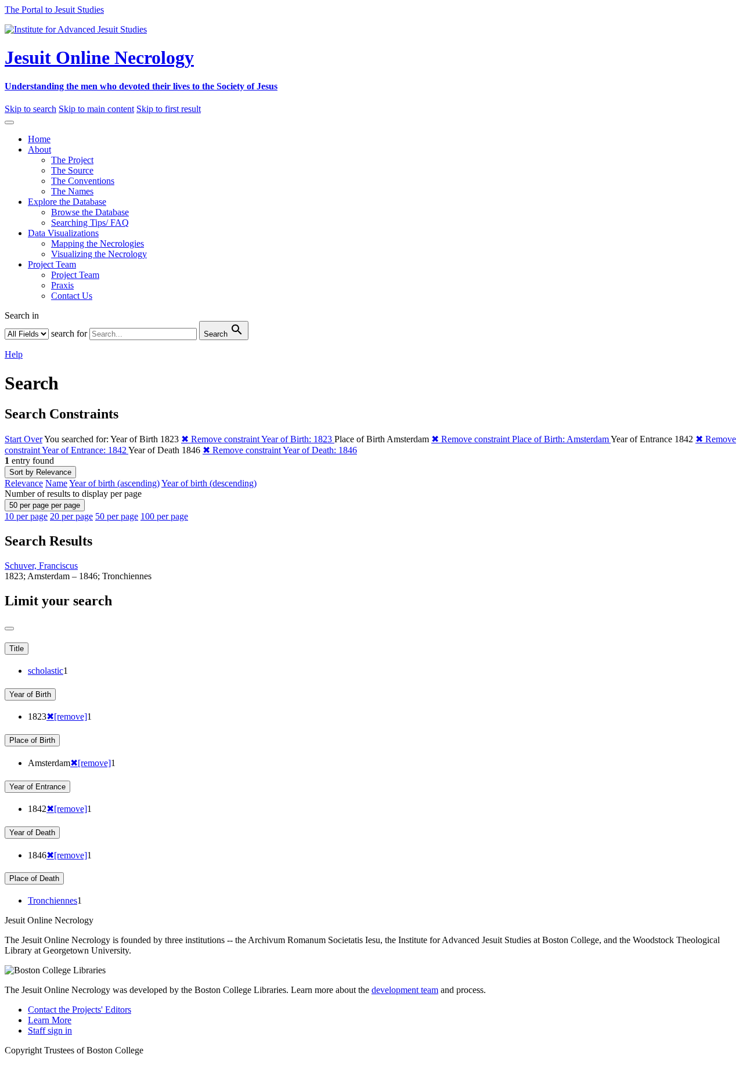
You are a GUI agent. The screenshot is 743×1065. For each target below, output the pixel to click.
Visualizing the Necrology (99, 254)
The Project (72, 160)
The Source (72, 170)
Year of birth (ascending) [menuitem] (114, 483)
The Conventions (82, 181)
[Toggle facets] (9, 628)
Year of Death (32, 832)
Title (16, 648)
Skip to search (30, 109)
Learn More (49, 1020)
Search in (22, 315)
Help (14, 354)
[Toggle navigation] (9, 122)
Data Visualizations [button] (63, 233)
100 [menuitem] (164, 516)
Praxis (62, 285)
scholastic (45, 671)
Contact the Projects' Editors (79, 1010)
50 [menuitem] (116, 516)
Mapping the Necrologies (97, 243)
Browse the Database (90, 212)
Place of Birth (32, 740)
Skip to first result (168, 109)
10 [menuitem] (26, 516)
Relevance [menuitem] (24, 483)
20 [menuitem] (71, 516)
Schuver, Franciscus (41, 566)
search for (69, 333)
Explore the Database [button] (67, 202)
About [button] (39, 149)
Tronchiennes (52, 900)
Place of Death (34, 878)
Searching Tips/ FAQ (90, 223)
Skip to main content (96, 109)
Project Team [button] (52, 264)
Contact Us (71, 296)
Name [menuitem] (56, 483)
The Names (72, 191)
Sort (40, 472)
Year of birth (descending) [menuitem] (209, 483)
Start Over (23, 439)
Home (39, 139)
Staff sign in (50, 1030)
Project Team (75, 275)
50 (44, 505)
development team (405, 990)
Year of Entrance (37, 786)
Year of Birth (30, 694)
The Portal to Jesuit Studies (54, 10)
